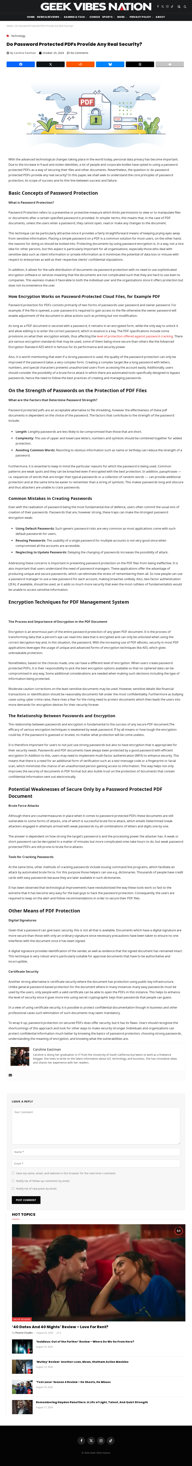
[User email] (10, 1075)
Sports (107, 17)
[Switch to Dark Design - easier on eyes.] (184, 6)
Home (31, 17)
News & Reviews (48, 17)
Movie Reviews (22, 1319)
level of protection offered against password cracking (135, 336)
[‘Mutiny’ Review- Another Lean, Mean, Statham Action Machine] (22, 1367)
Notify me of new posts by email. (36, 1188)
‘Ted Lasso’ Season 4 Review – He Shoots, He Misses (73, 1382)
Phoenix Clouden (24, 1332)
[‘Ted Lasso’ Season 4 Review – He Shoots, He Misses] (22, 1387)
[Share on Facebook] (21, 64)
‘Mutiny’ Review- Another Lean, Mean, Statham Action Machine (82, 1362)
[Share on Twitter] (50, 64)
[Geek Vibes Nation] (95, 6)
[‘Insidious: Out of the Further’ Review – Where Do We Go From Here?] (22, 1346)
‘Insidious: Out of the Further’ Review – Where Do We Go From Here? (85, 1342)
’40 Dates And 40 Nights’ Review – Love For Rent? (60, 1326)
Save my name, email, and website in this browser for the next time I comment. (66, 1173)
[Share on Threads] (140, 64)
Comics (94, 17)
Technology (18, 36)
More (121, 17)
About (160, 17)
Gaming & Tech (74, 17)
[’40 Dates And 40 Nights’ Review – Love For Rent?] (98, 1272)
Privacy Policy (140, 17)
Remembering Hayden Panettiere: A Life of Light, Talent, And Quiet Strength (92, 1402)
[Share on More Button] (170, 64)
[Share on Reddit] (80, 64)
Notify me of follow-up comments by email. (43, 1181)
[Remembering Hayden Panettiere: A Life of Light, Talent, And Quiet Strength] (22, 1407)
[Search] (179, 6)
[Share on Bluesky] (110, 64)
